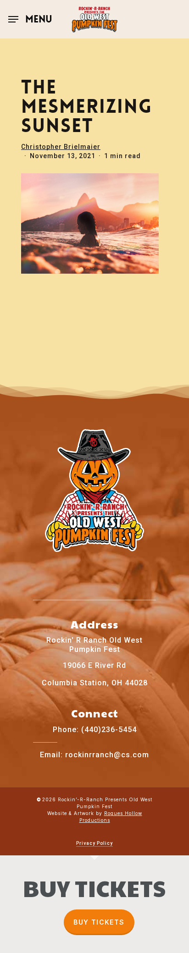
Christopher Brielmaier (60, 146)
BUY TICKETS (98, 922)
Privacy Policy (94, 843)
